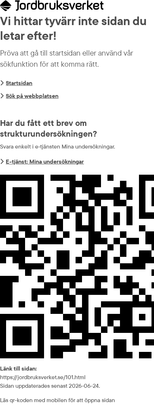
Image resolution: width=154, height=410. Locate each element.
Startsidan (19, 82)
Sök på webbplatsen (32, 95)
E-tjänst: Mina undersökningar (45, 161)
